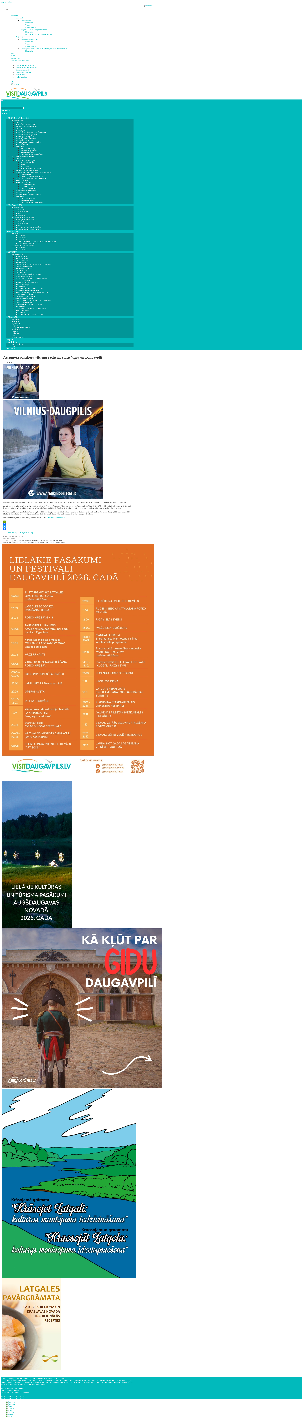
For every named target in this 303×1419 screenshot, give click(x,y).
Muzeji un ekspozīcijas (27, 126)
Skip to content (6, 2)
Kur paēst (12, 231)
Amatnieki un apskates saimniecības (33, 172)
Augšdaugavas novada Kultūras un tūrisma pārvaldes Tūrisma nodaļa (44, 49)
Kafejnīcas (21, 250)
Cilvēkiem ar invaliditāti (28, 195)
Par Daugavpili (26, 20)
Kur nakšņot (14, 205)
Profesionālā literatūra (23, 72)
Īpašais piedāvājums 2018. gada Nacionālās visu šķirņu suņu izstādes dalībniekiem (34, 542)
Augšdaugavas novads (23, 37)
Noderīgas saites (21, 77)
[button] (18, 16)
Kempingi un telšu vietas (28, 229)
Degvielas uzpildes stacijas (29, 315)
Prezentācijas (20, 75)
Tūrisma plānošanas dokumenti (26, 67)
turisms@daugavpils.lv (10, 1390)
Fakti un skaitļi (30, 23)
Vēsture (27, 25)
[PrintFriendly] (67, 522)
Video (14, 346)
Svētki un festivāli (20, 327)
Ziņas (10, 339)
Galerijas (12, 342)
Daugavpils (19, 18)
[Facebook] (67, 524)
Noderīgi (12, 252)
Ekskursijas (29, 32)
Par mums (14, 16)
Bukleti (13, 56)
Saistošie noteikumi (22, 70)
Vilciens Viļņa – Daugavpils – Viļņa (21, 533)
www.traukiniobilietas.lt (56, 518)
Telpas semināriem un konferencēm (33, 264)
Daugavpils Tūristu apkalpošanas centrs (34, 30)
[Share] (67, 529)
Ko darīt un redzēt (18, 118)
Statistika (19, 63)
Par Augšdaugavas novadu (29, 39)
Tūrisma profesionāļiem (20, 61)
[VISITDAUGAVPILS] (26, 98)
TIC (12, 82)
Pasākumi (12, 317)
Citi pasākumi (18, 337)
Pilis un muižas (28, 162)
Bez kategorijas (17, 536)
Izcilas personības (31, 27)
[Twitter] (67, 526)
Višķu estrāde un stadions (29, 305)
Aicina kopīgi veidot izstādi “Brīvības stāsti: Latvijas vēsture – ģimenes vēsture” (32, 540)
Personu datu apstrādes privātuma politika (39, 34)
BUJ (12, 53)
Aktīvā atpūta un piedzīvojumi (31, 178)
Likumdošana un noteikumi (25, 65)
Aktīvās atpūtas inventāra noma (32, 278)
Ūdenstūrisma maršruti (32, 203)
